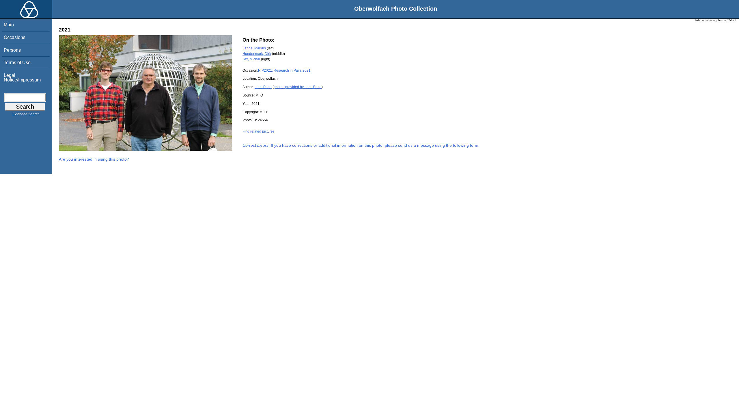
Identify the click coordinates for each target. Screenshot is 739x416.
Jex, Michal (251, 59)
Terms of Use (17, 62)
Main (9, 24)
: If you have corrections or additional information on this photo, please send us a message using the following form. (360, 145)
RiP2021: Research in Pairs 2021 (284, 70)
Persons (12, 50)
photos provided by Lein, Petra (298, 87)
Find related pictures (258, 131)
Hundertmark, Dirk (256, 54)
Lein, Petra (263, 87)
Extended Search (26, 114)
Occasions (14, 37)
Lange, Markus (254, 48)
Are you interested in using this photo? (94, 159)
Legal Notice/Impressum (22, 77)
